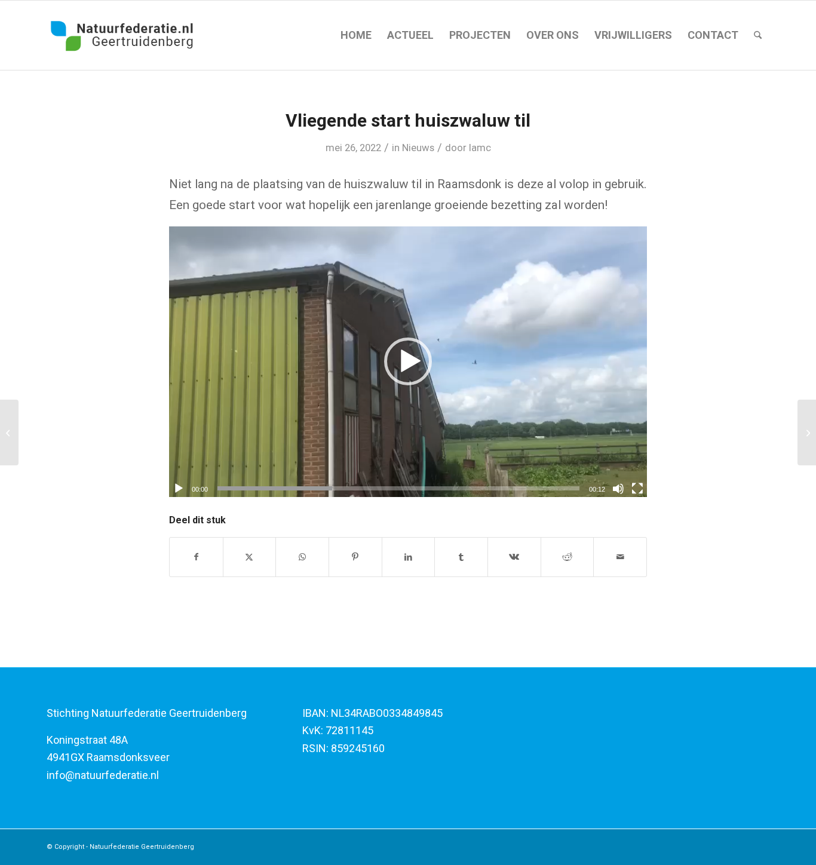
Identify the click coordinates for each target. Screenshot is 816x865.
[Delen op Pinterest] (355, 557)
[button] (408, 361)
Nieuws (418, 148)
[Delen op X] (249, 557)
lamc (480, 148)
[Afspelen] (179, 489)
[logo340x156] (122, 35)
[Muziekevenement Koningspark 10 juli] (806, 432)
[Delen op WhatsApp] (302, 557)
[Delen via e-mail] (620, 557)
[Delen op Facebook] (196, 557)
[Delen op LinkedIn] (408, 557)
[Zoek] (757, 35)
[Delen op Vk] (514, 557)
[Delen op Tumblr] (461, 557)
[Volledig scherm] (637, 489)
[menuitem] (356, 35)
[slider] (398, 488)
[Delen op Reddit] (567, 557)
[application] (408, 361)
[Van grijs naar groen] (9, 432)
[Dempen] (618, 489)
